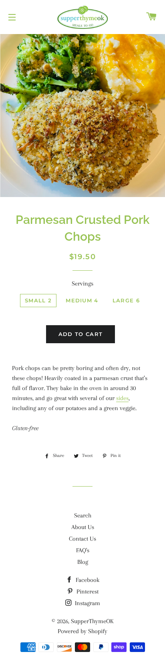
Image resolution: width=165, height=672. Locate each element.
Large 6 (126, 300)
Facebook (86, 579)
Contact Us (82, 538)
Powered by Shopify (82, 631)
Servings (82, 283)
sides (122, 398)
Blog (82, 561)
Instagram (86, 603)
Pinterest (87, 591)
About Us (82, 527)
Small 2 (38, 300)
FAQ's (82, 550)
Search (82, 515)
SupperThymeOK (92, 621)
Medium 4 (82, 300)
